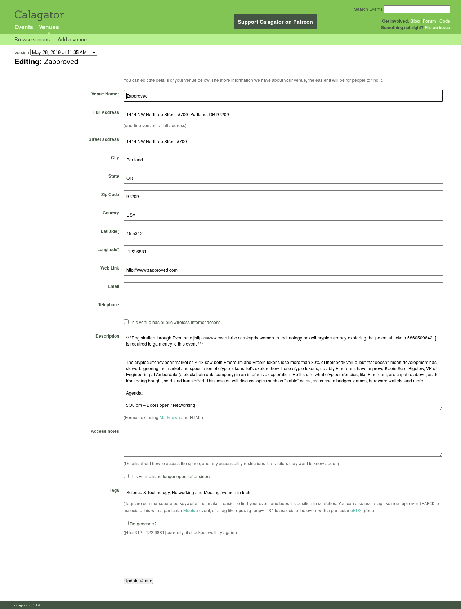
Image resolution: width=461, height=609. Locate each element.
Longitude (108, 249)
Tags (114, 490)
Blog (415, 21)
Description (107, 336)
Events (23, 27)
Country (111, 212)
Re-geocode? (143, 523)
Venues (49, 27)
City (115, 157)
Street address (104, 139)
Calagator (38, 14)
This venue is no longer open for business (170, 476)
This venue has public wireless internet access (175, 322)
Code (444, 21)
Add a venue (72, 39)
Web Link (109, 268)
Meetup (190, 510)
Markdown (170, 417)
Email (113, 286)
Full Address (106, 112)
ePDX (356, 510)
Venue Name (105, 93)
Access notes (105, 431)
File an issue (437, 27)
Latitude (110, 231)
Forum (429, 21)
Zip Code (110, 194)
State (113, 176)
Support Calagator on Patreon (275, 21)
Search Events (368, 9)
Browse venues (32, 39)
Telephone (108, 304)
